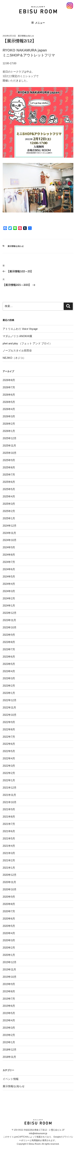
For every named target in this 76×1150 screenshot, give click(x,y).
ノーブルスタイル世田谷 (17, 350)
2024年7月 (9, 561)
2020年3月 (9, 940)
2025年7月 (9, 474)
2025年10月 (9, 452)
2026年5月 (9, 401)
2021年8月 (9, 816)
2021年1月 (9, 867)
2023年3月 (9, 678)
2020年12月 (9, 874)
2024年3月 (9, 591)
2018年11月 (9, 1056)
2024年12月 (9, 525)
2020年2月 (9, 947)
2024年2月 (9, 598)
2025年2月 (9, 511)
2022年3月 (9, 765)
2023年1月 (9, 692)
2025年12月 (9, 438)
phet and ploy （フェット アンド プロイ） (27, 343)
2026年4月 (9, 409)
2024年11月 (9, 532)
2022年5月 (9, 751)
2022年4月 (9, 758)
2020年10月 (9, 889)
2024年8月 (9, 554)
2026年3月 (9, 416)
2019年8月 (9, 991)
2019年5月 (9, 1013)
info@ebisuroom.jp (38, 1133)
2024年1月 (9, 605)
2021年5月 (9, 838)
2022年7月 (9, 736)
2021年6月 (9, 831)
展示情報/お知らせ (26, 36)
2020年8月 (9, 903)
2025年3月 (9, 503)
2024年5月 (9, 576)
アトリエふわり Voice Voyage (20, 328)
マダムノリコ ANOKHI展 (17, 336)
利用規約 (36, 1140)
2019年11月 (9, 969)
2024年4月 (9, 583)
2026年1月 (9, 430)
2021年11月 (9, 794)
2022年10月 (9, 714)
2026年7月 (9, 387)
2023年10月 (9, 627)
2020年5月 (9, 925)
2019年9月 (9, 984)
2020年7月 (9, 911)
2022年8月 (9, 729)
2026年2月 (9, 423)
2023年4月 (9, 671)
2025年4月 (9, 496)
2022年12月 (9, 700)
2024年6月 (9, 569)
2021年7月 (9, 823)
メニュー (40, 22)
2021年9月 (9, 809)
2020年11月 (9, 882)
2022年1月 (9, 780)
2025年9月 (9, 460)
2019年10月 (9, 976)
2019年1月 (9, 1042)
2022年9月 (9, 722)
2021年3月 (9, 853)
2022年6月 (9, 743)
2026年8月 (9, 380)
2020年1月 (9, 954)
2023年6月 (9, 656)
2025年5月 (9, 489)
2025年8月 (9, 467)
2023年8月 (9, 642)
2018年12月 (9, 1049)
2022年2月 (9, 772)
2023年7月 (9, 649)
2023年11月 (9, 620)
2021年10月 (9, 802)
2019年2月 (9, 1034)
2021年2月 (9, 860)
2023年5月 (9, 663)
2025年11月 (9, 445)
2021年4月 (9, 845)
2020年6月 (9, 918)
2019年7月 (9, 998)
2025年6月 (9, 481)
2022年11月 (9, 707)
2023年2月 (9, 685)
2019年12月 (9, 962)
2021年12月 (9, 787)
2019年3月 (9, 1027)
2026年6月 (9, 394)
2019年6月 (9, 1005)
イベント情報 (11, 1078)
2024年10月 (9, 540)
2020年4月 (9, 933)
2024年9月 (9, 547)
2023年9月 (9, 634)
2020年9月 (9, 896)
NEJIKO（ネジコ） (14, 357)
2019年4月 (9, 1020)
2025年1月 (9, 518)
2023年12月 (9, 612)
